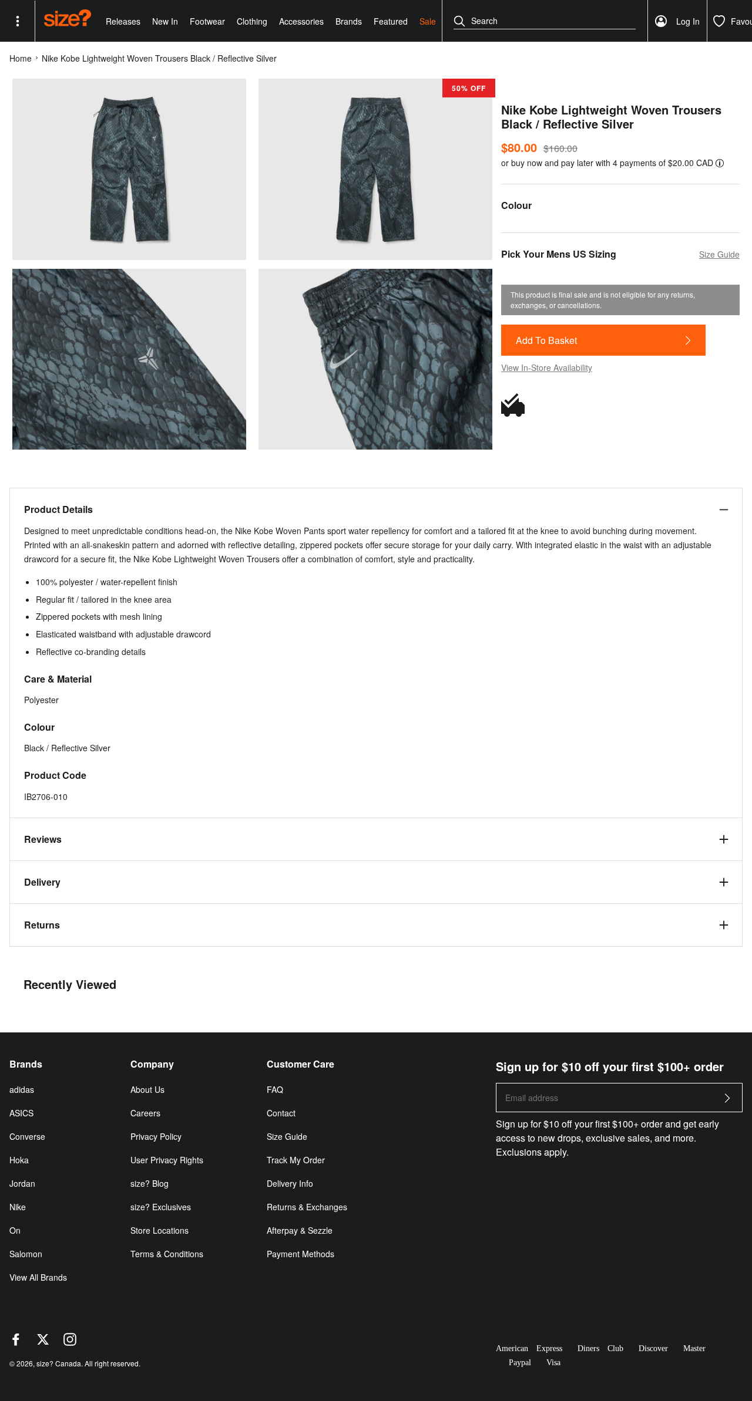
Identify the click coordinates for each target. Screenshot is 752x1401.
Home (20, 58)
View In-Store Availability (546, 367)
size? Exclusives (160, 1207)
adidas (21, 1089)
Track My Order (296, 1160)
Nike (17, 1207)
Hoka (19, 1160)
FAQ (275, 1089)
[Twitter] (42, 1342)
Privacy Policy (156, 1136)
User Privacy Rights (166, 1160)
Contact (281, 1113)
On (15, 1230)
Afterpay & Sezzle (300, 1230)
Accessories (301, 21)
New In (165, 21)
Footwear (207, 21)
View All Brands (38, 1277)
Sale (427, 21)
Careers (145, 1113)
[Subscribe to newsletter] (727, 1101)
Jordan (22, 1183)
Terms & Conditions (166, 1254)
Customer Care (300, 1064)
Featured (391, 21)
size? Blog (149, 1183)
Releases (123, 21)
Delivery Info (290, 1183)
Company (152, 1064)
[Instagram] (69, 1342)
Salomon (25, 1254)
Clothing (252, 21)
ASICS (21, 1113)
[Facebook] (15, 1342)
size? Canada (58, 1363)
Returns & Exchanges (307, 1207)
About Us (147, 1089)
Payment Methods (300, 1254)
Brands (348, 21)
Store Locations (159, 1230)
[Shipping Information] (516, 405)
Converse (27, 1136)
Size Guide (287, 1136)
